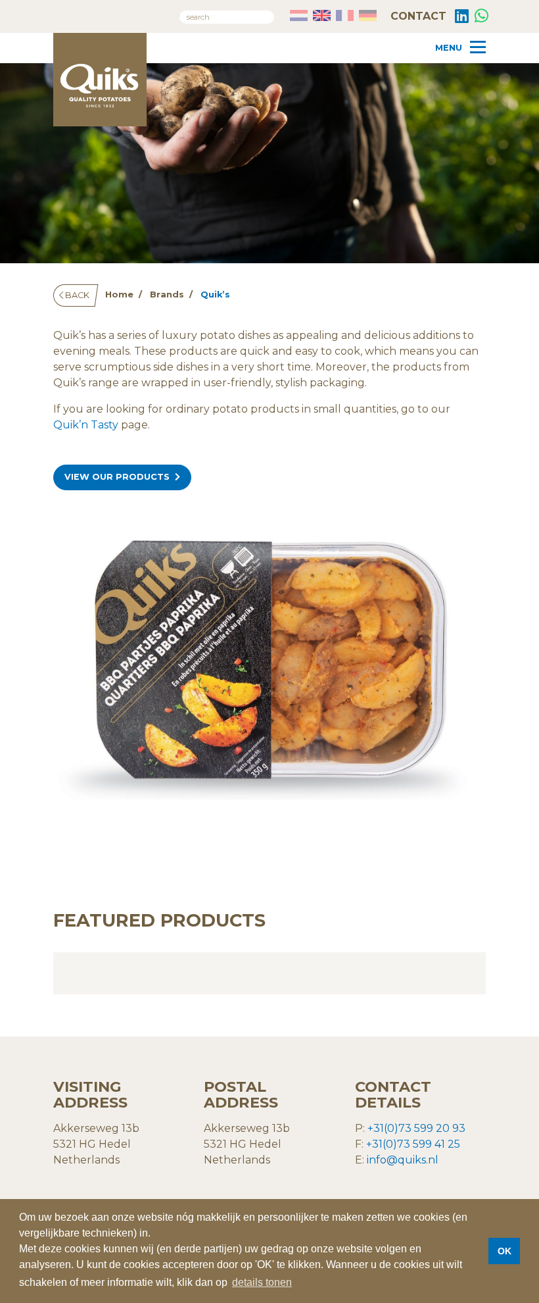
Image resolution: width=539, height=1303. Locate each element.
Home (119, 294)
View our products (117, 477)
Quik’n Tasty (85, 425)
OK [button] (504, 1251)
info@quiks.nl (402, 1160)
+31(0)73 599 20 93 (416, 1128)
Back (76, 295)
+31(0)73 (388, 1144)
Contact (416, 16)
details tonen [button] (262, 1282)
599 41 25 (435, 1144)
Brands (167, 294)
